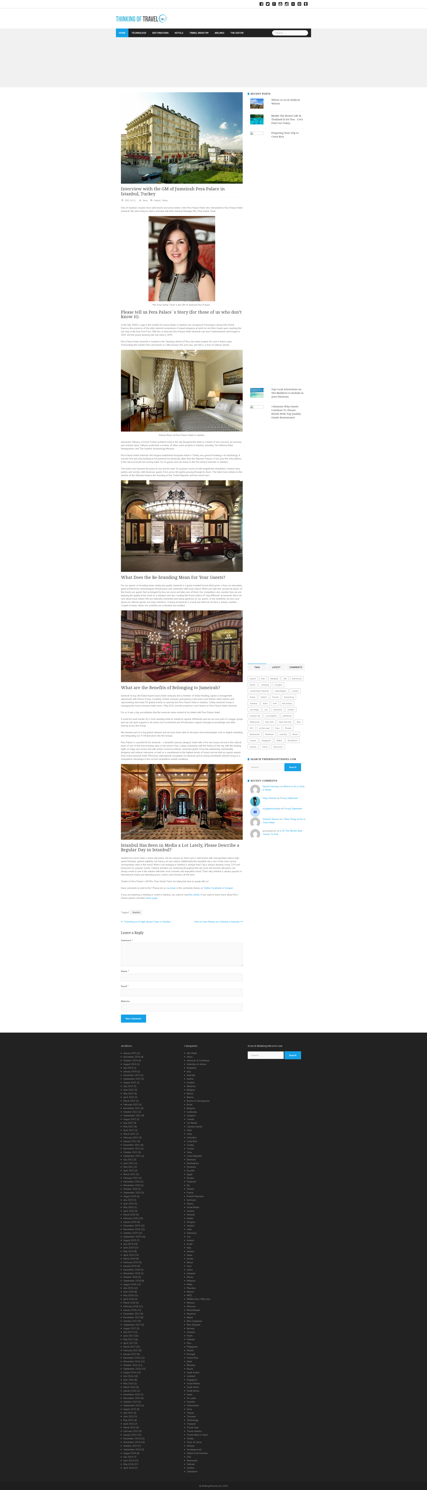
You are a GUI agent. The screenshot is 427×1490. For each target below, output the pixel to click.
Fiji (188, 1185)
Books (252, 684)
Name (125, 971)
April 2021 (128, 1170)
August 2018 (129, 1284)
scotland (191, 1376)
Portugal (191, 1354)
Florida (275, 697)
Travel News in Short (197, 1434)
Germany (191, 1199)
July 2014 (128, 1456)
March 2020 (129, 1214)
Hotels (179, 32)
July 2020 (128, 1199)
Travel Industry (199, 32)
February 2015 (130, 1431)
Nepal (190, 1317)
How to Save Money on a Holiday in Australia (217, 921)
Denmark (191, 1159)
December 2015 (131, 1394)
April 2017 (128, 1343)
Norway (190, 1328)
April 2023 (128, 1097)
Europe (190, 1177)
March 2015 (129, 1427)
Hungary (191, 1221)
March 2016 (129, 1387)
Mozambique (193, 1310)
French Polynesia (195, 1196)
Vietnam (191, 1464)
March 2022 (129, 1133)
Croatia (190, 1144)
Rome (295, 734)
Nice (299, 722)
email (172, 887)
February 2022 (130, 1137)
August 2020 (129, 1196)
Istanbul (136, 912)
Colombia (191, 1137)
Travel (265, 747)
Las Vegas (254, 709)
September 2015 (132, 1405)
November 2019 (131, 1229)
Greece (190, 1210)
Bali (263, 678)
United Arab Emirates (197, 1453)
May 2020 (128, 1207)
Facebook (216, 887)
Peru (189, 1343)
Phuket (288, 728)
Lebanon (191, 1273)
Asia (189, 1071)
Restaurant (255, 734)
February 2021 (130, 1177)
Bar (285, 678)
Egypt (189, 1174)
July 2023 (128, 1086)
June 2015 (128, 1416)
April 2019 (128, 1254)
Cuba (189, 1152)
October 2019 (130, 1232)
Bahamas (191, 1086)
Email (124, 986)
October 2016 (130, 1365)
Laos (189, 1265)
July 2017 (128, 1332)
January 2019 (130, 1265)
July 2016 (128, 1376)
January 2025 (130, 1053)
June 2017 (128, 1335)
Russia (190, 1368)
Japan (189, 1254)
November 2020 (131, 1185)
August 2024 (129, 1064)
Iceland (190, 1225)
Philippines (192, 1346)
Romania (191, 1365)
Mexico (190, 1291)
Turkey (164, 200)
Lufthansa (287, 715)
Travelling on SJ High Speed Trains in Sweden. (147, 921)
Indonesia (191, 1232)
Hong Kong (289, 697)
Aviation (191, 1082)
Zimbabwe (192, 1471)
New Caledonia (194, 1321)
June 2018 (128, 1291)
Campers (191, 1115)
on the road (264, 728)
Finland (190, 1188)
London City (255, 715)
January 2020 (130, 1221)
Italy (189, 1247)
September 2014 (132, 1449)
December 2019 (131, 1225)
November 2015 (131, 1398)
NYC (252, 728)
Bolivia (190, 1097)
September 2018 (132, 1280)
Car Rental (192, 1122)
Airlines (219, 32)
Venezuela (192, 1460)
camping (265, 684)
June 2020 (128, 1203)
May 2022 (128, 1126)
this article (194, 894)
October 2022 (130, 1111)
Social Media (193, 1383)
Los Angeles (271, 715)
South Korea (193, 1390)
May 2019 (128, 1251)
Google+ (229, 887)
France (190, 1192)
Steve (145, 200)
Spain (189, 1394)
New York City (285, 722)
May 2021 (128, 1166)
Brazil (189, 1104)
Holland (191, 1214)
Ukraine (190, 1445)
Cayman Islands (194, 1126)
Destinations (160, 32)
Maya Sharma (269, 798)
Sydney (253, 747)
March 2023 (129, 1100)
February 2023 (130, 1104)
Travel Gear (193, 1427)
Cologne (278, 684)
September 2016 (132, 1368)
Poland (190, 1350)
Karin (265, 703)
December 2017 (131, 1313)
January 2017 (129, 1354)
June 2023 (128, 1089)
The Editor (237, 32)
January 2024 (130, 1071)
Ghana (190, 1203)
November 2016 (131, 1361)
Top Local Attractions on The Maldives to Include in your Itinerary (287, 393)
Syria (189, 1409)
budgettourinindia (271, 808)
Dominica (191, 1166)
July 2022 (128, 1122)
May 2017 (128, 1339)
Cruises (295, 691)
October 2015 (130, 1401)
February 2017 (130, 1350)
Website (125, 1001)
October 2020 (130, 1188)
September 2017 (132, 1324)
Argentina (191, 1067)
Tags (257, 667)
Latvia (190, 1269)
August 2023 (129, 1082)
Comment (127, 940)
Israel (189, 1243)
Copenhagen (280, 691)
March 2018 (129, 1302)
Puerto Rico (192, 1357)
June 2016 (128, 1379)
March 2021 (129, 1174)
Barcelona (297, 678)
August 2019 (129, 1240)
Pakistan (191, 1339)
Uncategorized (194, 1449)
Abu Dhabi (192, 1053)
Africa (189, 1056)
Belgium (191, 1089)
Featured (191, 1181)
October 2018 (130, 1276)
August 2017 (129, 1328)
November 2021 (131, 1148)
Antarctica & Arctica (196, 1064)
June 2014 (128, 1460)
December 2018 (131, 1269)
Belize (190, 1093)
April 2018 (128, 1298)
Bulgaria (191, 1108)
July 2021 (128, 1159)
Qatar (189, 1361)
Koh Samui (287, 703)
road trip (283, 734)
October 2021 (130, 1152)
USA (189, 1456)
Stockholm (292, 740)
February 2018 (130, 1306)
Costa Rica (192, 1141)
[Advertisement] (213, 62)
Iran (189, 1236)
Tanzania (191, 1416)
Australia (191, 1075)
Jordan (190, 1258)
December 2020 (131, 1181)
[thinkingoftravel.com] (141, 18)
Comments (295, 667)
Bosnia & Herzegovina (198, 1100)
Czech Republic (194, 1155)
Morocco (191, 1306)
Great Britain (193, 1207)
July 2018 (128, 1287)
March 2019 (129, 1258)
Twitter (207, 887)
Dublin (264, 697)
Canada (190, 1119)
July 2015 (128, 1412)
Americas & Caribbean (198, 1060)
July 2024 (128, 1067)
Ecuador (191, 1170)
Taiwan (190, 1412)
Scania (253, 740)
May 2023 (128, 1093)
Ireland (190, 1240)
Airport (253, 678)
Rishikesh (269, 734)
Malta (189, 1284)
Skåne (279, 740)
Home (122, 32)
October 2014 (130, 1445)
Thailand (191, 1423)
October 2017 (130, 1321)
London (291, 709)
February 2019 (130, 1262)
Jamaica (190, 1251)
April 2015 (128, 1423)
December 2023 (131, 1075)
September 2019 (132, 1236)
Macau (190, 1276)
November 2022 (131, 1108)
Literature (277, 709)
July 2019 (128, 1243)
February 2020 (130, 1218)
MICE (189, 1295)
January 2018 (130, 1310)
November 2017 (131, 1317)
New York (269, 722)
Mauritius (191, 1287)
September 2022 (132, 1115)
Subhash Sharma (271, 819)
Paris (277, 728)
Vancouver (278, 747)
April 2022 (128, 1130)
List (266, 709)
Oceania (191, 1332)
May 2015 (128, 1420)
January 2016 (130, 1390)
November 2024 (131, 1056)
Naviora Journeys (271, 786)
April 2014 (128, 1467)
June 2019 (128, 1247)
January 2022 (130, 1141)
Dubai (252, 697)
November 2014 (131, 1442)
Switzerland (193, 1405)
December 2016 (131, 1357)
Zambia (190, 1467)
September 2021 (132, 1155)
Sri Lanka (191, 1398)
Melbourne (255, 722)
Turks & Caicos (194, 1442)
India (189, 1229)
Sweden (191, 1401)
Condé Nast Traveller (259, 691)
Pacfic (190, 1335)
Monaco (191, 1302)
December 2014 (131, 1438)
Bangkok (274, 678)
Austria (190, 1078)
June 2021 (128, 1163)
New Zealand (193, 1324)
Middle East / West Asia (198, 1298)
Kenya (190, 1262)
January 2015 (130, 1434)
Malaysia (191, 1280)
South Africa (193, 1387)
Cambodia (192, 1111)
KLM (275, 703)
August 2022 (129, 1119)
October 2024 (130, 1060)
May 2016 (128, 1383)
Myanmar (191, 1313)
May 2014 (128, 1464)
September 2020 (132, 1192)
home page (151, 897)
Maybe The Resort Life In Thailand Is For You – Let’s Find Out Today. (287, 119)
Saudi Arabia (193, 1372)
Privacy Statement (289, 798)
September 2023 (132, 1078)
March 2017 (129, 1346)
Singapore (266, 740)
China (189, 1133)
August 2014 (129, 1453)
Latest (276, 667)
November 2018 (131, 1273)
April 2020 (128, 1210)
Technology (138, 32)
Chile (189, 1130)
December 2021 (131, 1144)
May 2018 (128, 1295)
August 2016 (129, 1372)
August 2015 (129, 1409)
